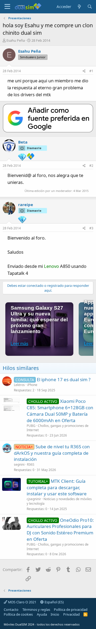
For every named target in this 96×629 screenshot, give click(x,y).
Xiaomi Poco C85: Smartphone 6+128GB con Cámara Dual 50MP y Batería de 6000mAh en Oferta (60, 410)
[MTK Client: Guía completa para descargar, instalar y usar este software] (11, 484)
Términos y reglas (36, 609)
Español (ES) (54, 602)
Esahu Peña (15, 40)
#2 (91, 165)
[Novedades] (79, 6)
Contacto (11, 609)
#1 (91, 71)
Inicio (55, 614)
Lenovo (51, 266)
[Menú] (7, 6)
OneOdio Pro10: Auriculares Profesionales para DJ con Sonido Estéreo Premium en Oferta (60, 529)
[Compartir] (84, 71)
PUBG (31, 425)
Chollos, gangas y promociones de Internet (58, 428)
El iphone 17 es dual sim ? (63, 379)
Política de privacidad (70, 609)
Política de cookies (18, 614)
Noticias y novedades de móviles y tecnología (59, 501)
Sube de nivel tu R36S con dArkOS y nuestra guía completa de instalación (52, 452)
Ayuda (42, 614)
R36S (30, 464)
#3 (91, 228)
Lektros (19, 385)
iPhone (32, 385)
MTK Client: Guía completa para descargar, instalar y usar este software (57, 487)
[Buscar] (90, 6)
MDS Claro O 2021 (21, 602)
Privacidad (71, 614)
